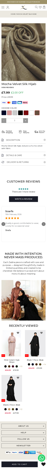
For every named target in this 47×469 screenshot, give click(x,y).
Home (13, 14)
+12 (21, 409)
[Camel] (9, 409)
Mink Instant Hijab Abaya (12, 361)
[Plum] (13, 366)
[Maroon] (26, 113)
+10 (20, 366)
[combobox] (36, 8)
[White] (31, 113)
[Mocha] (37, 113)
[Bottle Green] (17, 366)
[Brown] (9, 366)
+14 (44, 364)
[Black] (20, 113)
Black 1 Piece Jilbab (35, 360)
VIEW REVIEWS (7, 87)
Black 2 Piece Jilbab (11, 405)
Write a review (23, 199)
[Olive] (40, 364)
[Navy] (4, 113)
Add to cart (19, 464)
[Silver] (15, 113)
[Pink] (9, 113)
